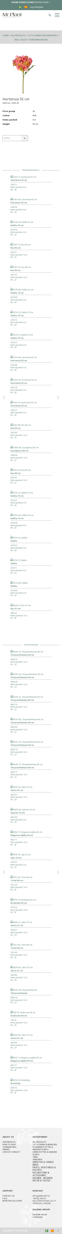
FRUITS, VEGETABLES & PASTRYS (44, 1169)
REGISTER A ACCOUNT (12, 1201)
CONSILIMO (38, 1217)
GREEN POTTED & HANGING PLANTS (45, 1153)
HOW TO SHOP (9, 1145)
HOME (6, 36)
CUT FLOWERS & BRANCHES (45, 1145)
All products (18, 36)
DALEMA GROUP (40, 1215)
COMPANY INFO (9, 1147)
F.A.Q (5, 1199)
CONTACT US (8, 1196)
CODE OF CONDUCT (11, 1152)
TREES (35, 1157)
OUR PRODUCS (9, 1142)
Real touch (20, 40)
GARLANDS (37, 1160)
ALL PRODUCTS (39, 1142)
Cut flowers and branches (42, 36)
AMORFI (6, 1150)
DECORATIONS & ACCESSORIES (41, 1174)
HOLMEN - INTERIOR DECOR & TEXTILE (42, 1179)
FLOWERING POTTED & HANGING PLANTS (43, 1149)
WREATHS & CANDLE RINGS (43, 1163)
